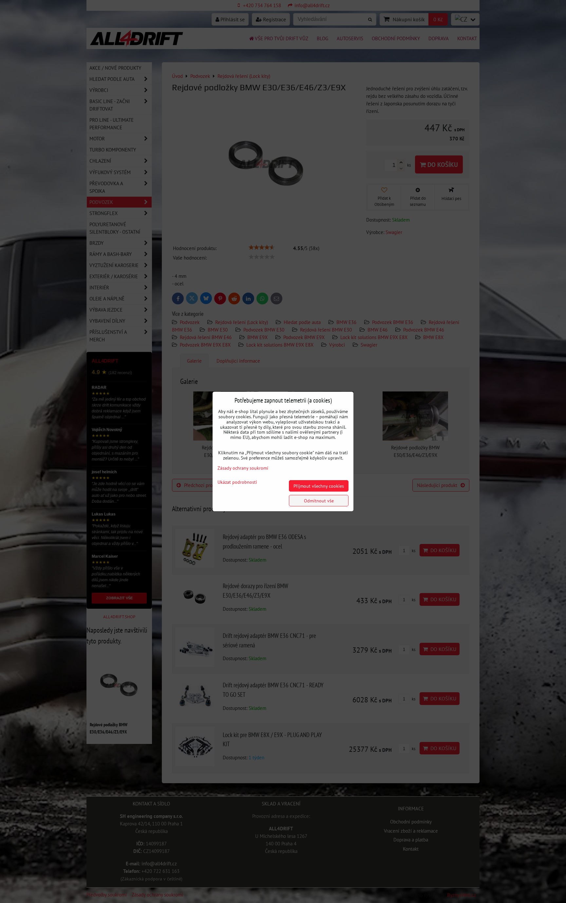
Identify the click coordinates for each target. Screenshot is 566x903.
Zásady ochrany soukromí (242, 468)
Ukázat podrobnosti (237, 482)
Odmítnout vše (319, 500)
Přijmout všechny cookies (318, 486)
